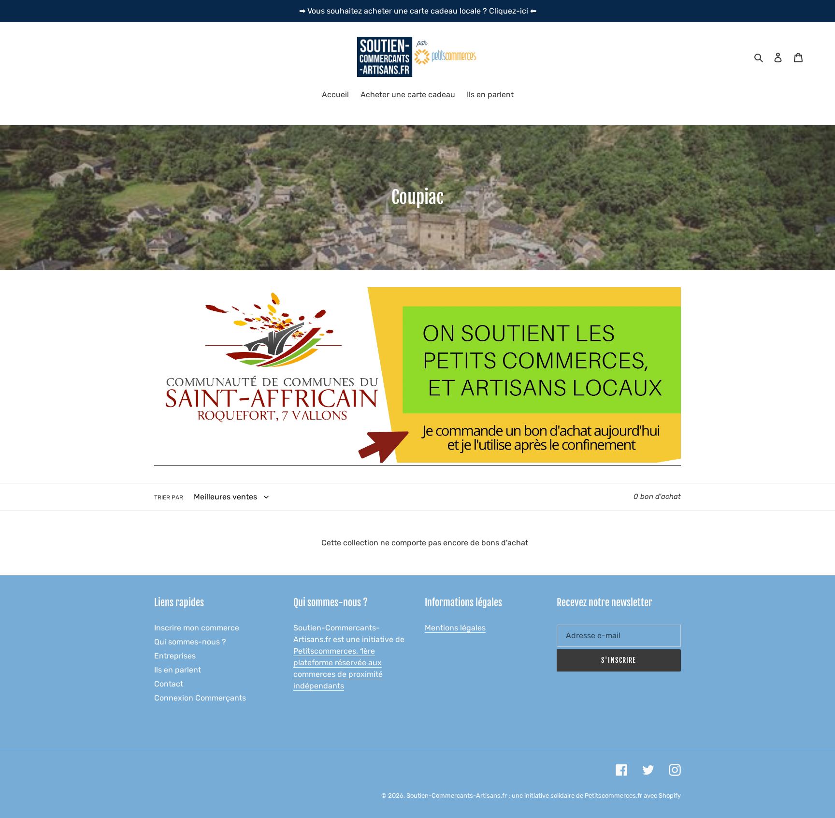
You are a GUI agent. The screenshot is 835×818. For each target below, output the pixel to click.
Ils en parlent (177, 669)
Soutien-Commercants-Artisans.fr (456, 795)
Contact (168, 683)
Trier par (168, 497)
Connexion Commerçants (200, 697)
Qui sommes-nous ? (190, 641)
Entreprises (175, 655)
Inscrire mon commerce (196, 627)
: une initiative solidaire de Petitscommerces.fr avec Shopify (595, 795)
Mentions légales (455, 627)
